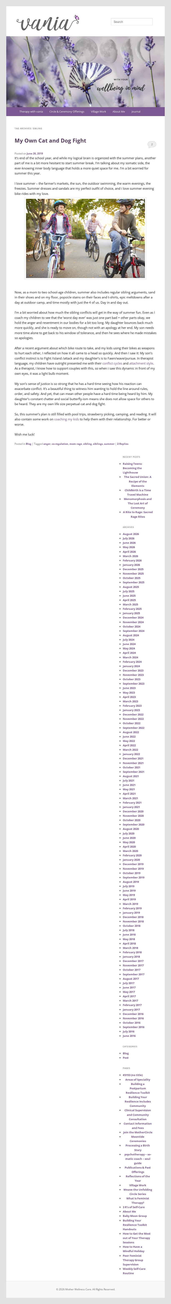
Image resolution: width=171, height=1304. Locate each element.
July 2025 (128, 591)
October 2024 (131, 626)
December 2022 (133, 714)
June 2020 (129, 838)
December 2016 (133, 1014)
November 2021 (133, 763)
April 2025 (129, 600)
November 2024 (133, 622)
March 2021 (130, 798)
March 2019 (130, 904)
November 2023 (133, 675)
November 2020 (133, 816)
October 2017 (131, 970)
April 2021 (129, 793)
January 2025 (131, 613)
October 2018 (131, 926)
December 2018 (133, 917)
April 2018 (129, 943)
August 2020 (131, 829)
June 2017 (129, 987)
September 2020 (133, 824)
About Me (119, 111)
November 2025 (133, 573)
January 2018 (131, 956)
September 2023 (133, 683)
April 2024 (129, 653)
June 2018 (129, 934)
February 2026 (132, 560)
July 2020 (128, 833)
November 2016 (133, 1018)
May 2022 (129, 741)
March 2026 (130, 556)
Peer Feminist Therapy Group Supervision (133, 1260)
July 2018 (128, 930)
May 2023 (129, 692)
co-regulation (60, 444)
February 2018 (132, 952)
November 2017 (133, 965)
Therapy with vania (31, 111)
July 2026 (128, 538)
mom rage (75, 444)
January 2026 (131, 565)
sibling (87, 444)
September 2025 (133, 582)
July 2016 (128, 1031)
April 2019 (129, 899)
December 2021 (133, 758)
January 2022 (131, 754)
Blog (28, 444)
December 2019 (133, 864)
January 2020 (131, 860)
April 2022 (129, 745)
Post (126, 1058)
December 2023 (133, 670)
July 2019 (128, 886)
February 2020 (132, 855)
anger (46, 444)
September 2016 (133, 1027)
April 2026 (129, 552)
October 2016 (131, 1023)
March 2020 (130, 851)
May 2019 (129, 895)
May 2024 (129, 648)
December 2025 (133, 569)
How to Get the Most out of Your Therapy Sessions (137, 1238)
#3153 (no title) (133, 1075)
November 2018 (133, 921)
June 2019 (129, 890)
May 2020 (129, 842)
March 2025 (130, 604)
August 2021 (131, 776)
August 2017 (131, 979)
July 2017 (128, 983)
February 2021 (132, 802)
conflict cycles (112, 363)
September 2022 (133, 728)
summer (109, 444)
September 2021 (133, 772)
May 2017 (129, 992)
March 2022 (130, 750)
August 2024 (131, 635)
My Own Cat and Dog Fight (50, 140)
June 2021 (129, 785)
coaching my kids (66, 419)
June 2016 (129, 1036)
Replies (122, 444)
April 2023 (129, 697)
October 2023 (131, 679)
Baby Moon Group (135, 1216)
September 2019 (133, 877)
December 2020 (133, 811)
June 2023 (129, 688)
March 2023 (130, 701)
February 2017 (132, 1005)
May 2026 (129, 547)
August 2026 (131, 534)
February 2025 (132, 609)
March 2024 (130, 657)
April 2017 (129, 996)
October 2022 (131, 723)
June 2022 (129, 736)
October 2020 (131, 820)
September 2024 (133, 631)
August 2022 (131, 732)
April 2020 (129, 846)
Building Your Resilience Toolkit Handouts (135, 1225)
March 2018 (130, 948)
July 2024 (128, 639)
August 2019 (131, 882)
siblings (98, 444)
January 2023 (131, 710)
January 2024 (131, 666)
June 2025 (129, 596)
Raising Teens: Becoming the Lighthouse (132, 468)
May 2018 (129, 939)
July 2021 (128, 780)
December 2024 (133, 617)
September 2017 (133, 974)
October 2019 (131, 873)
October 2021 (131, 767)
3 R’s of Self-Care (134, 1207)
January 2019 (131, 912)
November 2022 (133, 719)
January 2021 (131, 807)
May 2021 (129, 789)
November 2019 (133, 869)
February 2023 (132, 706)
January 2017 (131, 1009)
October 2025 (131, 578)
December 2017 (133, 961)
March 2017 (130, 1000)
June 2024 (129, 644)
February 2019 (132, 908)
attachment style (141, 363)
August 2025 (131, 587)
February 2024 (132, 662)
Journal (136, 111)
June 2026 (129, 543)
